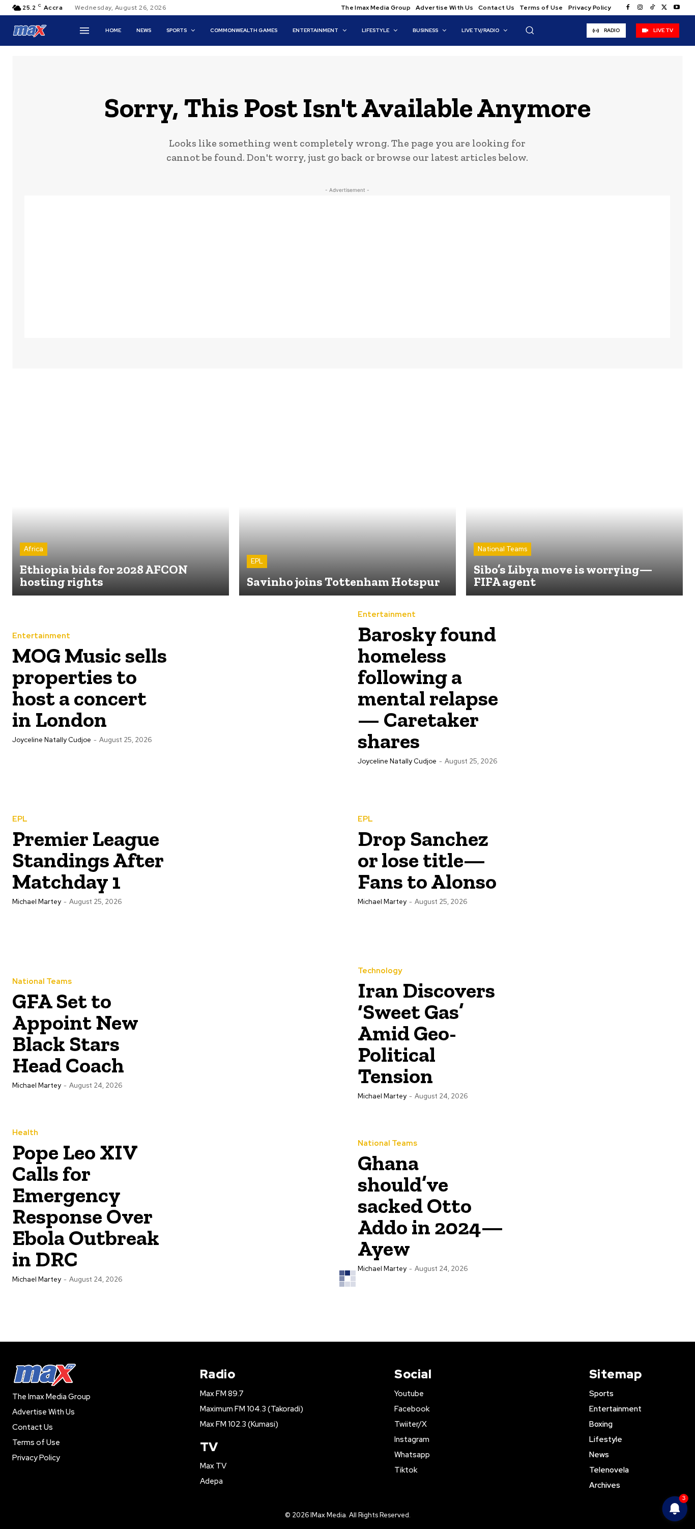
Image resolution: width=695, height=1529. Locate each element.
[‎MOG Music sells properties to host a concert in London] (256, 687)
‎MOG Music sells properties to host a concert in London (89, 687)
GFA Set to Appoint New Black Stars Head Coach (75, 1033)
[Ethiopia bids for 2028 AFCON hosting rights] (120, 487)
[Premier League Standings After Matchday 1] (256, 859)
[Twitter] (664, 8)
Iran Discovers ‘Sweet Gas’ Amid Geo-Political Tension (426, 1033)
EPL (257, 561)
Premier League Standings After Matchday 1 (88, 860)
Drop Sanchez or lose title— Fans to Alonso (427, 860)
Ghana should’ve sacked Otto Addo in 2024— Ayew (430, 1205)
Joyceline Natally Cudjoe (51, 739)
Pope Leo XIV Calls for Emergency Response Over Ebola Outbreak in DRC (85, 1205)
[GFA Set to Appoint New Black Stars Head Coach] (256, 1032)
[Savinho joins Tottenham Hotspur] (347, 487)
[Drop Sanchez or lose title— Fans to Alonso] (601, 859)
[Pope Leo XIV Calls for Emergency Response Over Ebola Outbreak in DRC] (256, 1205)
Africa (33, 549)
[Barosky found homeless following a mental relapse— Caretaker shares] (601, 687)
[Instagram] (640, 8)
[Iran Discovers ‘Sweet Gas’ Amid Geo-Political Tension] (601, 1032)
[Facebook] (628, 8)
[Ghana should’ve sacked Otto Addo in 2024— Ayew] (601, 1205)
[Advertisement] (347, 266)
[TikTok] (652, 8)
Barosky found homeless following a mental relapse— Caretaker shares (428, 687)
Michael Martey (36, 901)
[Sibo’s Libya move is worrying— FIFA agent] (574, 487)
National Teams (502, 549)
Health (25, 1133)
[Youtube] (677, 8)
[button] (529, 30)
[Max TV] (30, 30)
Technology (380, 971)
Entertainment (41, 636)
